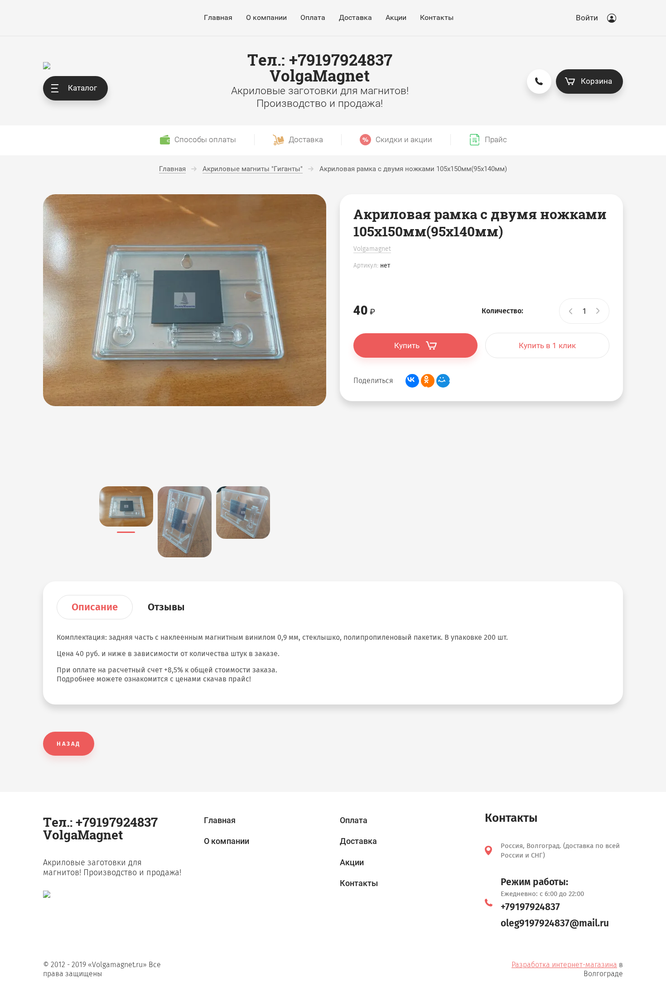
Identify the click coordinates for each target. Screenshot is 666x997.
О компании (266, 17)
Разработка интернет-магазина (564, 964)
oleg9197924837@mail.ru (555, 923)
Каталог (82, 87)
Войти (587, 17)
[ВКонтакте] (412, 381)
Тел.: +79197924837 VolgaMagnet (319, 67)
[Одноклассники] (427, 381)
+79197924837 (530, 907)
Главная (218, 17)
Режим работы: (534, 882)
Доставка (355, 17)
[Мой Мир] (443, 381)
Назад (69, 743)
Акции (396, 17)
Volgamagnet (372, 249)
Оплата (312, 17)
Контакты (437, 17)
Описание (95, 607)
